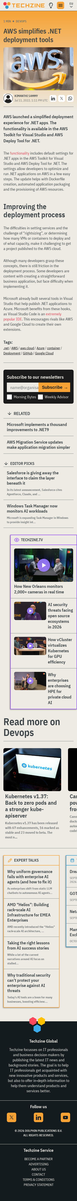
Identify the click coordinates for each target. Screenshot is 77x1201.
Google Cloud (44, 353)
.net (6, 348)
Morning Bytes (25, 396)
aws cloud (27, 348)
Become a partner (38, 1159)
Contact (38, 1174)
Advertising (39, 1164)
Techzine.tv (32, 539)
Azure (40, 348)
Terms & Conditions (38, 1179)
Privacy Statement (38, 1185)
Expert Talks (26, 860)
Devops (21, 21)
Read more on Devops (31, 727)
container (53, 348)
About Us (38, 1169)
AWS (14, 348)
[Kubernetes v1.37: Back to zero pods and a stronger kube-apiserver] (32, 769)
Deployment (11, 353)
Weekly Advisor (57, 396)
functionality (19, 153)
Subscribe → (55, 387)
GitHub (28, 353)
